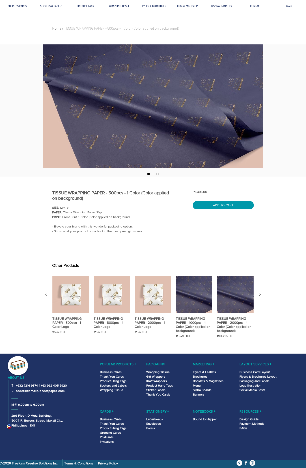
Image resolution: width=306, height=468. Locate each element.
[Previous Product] (46, 294)
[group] (153, 313)
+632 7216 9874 (27, 385)
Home (56, 28)
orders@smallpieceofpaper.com (40, 391)
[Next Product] (260, 294)
